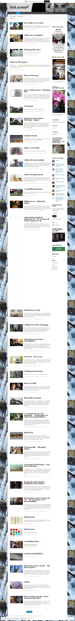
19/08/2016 (26, 492)
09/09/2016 (26, 318)
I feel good (28, 106)
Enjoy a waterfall (31, 148)
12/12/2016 (26, 100)
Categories (18, 13)
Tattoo (27, 582)
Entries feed (54, 266)
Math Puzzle (29, 517)
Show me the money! (19, 62)
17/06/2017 (12, 69)
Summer (39, 365)
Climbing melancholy (33, 371)
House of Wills (30, 383)
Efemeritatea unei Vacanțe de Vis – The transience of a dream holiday (37, 500)
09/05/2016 (26, 590)
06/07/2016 (26, 547)
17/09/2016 (26, 195)
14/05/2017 (26, 84)
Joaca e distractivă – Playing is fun (37, 91)
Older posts (29, 611)
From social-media (40, 168)
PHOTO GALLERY (45, 407)
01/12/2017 (26, 29)
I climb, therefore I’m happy (36, 324)
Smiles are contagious (33, 35)
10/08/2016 (26, 523)
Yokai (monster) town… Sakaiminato (34, 340)
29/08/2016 (26, 426)
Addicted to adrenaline (34, 160)
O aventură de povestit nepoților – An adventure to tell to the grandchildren (36, 415)
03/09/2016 (26, 333)
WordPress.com (55, 269)
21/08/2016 (26, 441)
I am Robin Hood (31, 541)
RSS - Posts (55, 222)
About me (57, 160)
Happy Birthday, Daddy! (60, 181)
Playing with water (32, 49)
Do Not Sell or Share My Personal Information (34, 615)
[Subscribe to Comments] (52, 225)
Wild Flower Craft (32, 310)
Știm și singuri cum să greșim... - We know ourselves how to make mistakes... (59, 170)
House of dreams (31, 75)
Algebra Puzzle (30, 135)
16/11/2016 (26, 129)
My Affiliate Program (44, 13)
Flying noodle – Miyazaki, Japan (35, 448)
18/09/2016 (26, 183)
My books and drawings (31, 13)
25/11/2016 (26, 111)
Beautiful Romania (32, 111)
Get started (47, 1)
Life (38, 229)
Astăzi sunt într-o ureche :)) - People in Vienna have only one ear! (60, 165)
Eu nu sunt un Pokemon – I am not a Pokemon (37, 465)
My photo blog (23, 13)
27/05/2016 (26, 576)
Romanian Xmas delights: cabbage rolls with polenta (60, 194)
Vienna (39, 576)
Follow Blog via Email (57, 205)
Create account (54, 262)
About (14, 13)
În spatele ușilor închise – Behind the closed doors (35, 483)
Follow (54, 216)
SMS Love (38, 13)
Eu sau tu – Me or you (33, 356)
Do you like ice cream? (34, 23)
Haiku (45, 153)
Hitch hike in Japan (32, 398)
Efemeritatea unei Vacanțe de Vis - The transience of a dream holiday (60, 186)
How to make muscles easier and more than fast (36, 597)
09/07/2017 (26, 43)
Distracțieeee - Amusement (33, 29)
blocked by (60, 249)
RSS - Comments (56, 225)
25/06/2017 (26, 54)
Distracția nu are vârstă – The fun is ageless (37, 566)
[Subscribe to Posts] (52, 222)
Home (11, 13)
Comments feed (55, 267)
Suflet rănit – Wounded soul (60, 174)
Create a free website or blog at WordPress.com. (18, 615)
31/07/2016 (26, 534)
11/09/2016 (26, 229)
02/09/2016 (26, 376)
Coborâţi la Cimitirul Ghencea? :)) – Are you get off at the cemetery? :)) (36, 219)
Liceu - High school (43, 183)
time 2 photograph (34, 544)
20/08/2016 (26, 458)
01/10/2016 (26, 142)
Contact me (51, 13)
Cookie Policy (23, 619)
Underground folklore (33, 553)
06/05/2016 (26, 606)
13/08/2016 (26, 511)
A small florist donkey (33, 189)
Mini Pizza (28, 432)
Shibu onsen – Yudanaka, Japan (35, 202)
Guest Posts (39, 129)
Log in (53, 264)
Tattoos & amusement (33, 174)
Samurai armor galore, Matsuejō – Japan (34, 119)
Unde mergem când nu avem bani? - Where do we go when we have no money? (60, 199)
